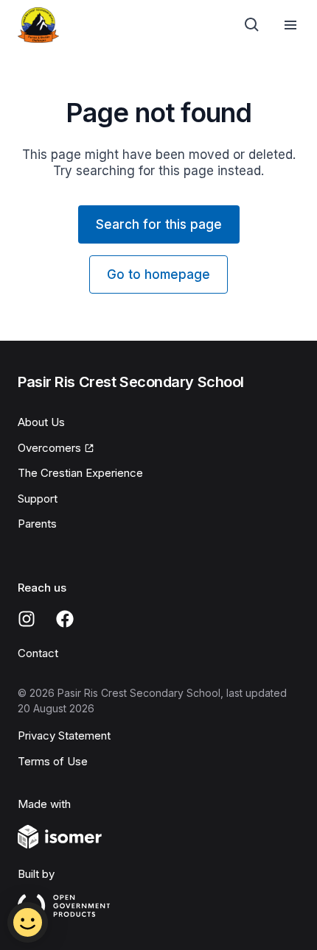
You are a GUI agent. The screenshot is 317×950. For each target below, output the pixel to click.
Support (38, 499)
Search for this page (159, 224)
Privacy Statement (64, 735)
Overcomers (49, 448)
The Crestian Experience (80, 473)
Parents (37, 524)
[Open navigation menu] (290, 25)
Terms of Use (53, 761)
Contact (38, 653)
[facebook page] (65, 619)
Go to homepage (158, 274)
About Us (41, 422)
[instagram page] (26, 619)
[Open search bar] (252, 25)
